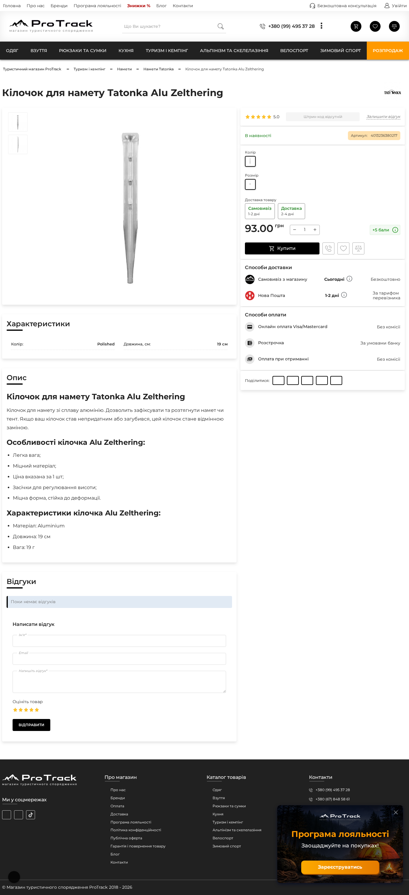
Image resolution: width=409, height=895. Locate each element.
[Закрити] (396, 812)
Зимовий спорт (227, 846)
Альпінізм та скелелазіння (237, 830)
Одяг (217, 790)
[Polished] (250, 161)
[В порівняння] (358, 248)
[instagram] (6, 814)
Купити (286, 248)
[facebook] (18, 814)
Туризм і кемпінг (228, 822)
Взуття (219, 798)
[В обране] (343, 248)
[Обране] (375, 26)
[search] (220, 26)
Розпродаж (388, 50)
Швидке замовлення (328, 248)
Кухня (218, 814)
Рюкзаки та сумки (229, 806)
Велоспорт (223, 838)
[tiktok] (30, 814)
